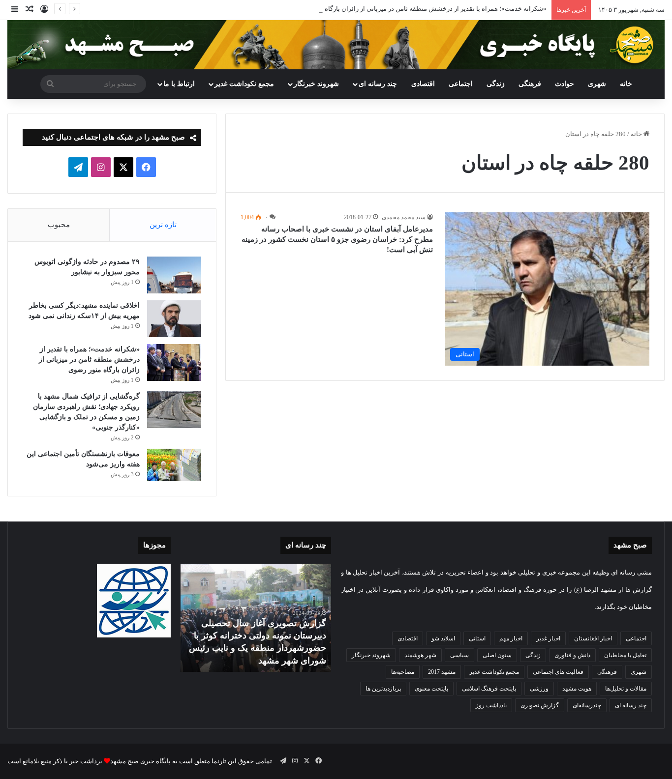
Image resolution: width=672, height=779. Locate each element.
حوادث (564, 83)
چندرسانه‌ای (587, 705)
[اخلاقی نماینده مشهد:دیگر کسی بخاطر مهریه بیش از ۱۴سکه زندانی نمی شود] (174, 318)
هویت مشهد (576, 688)
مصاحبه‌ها (402, 671)
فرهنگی (530, 83)
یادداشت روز (491, 705)
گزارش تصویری (539, 705)
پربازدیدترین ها (383, 688)
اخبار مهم (510, 638)
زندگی (496, 83)
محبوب (59, 225)
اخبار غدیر (548, 638)
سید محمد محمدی (404, 217)
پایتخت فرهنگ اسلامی (489, 688)
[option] (256, 618)
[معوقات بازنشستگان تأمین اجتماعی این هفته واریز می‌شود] (174, 465)
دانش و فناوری (572, 655)
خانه (626, 83)
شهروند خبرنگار (371, 655)
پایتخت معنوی (431, 688)
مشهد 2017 (442, 671)
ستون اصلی (497, 655)
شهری (597, 83)
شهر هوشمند (420, 655)
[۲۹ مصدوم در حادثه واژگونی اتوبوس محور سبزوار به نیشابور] (174, 275)
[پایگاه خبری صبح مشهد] (336, 44)
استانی (477, 638)
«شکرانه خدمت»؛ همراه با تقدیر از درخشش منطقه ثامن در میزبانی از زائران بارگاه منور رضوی (420, 8)
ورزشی (539, 688)
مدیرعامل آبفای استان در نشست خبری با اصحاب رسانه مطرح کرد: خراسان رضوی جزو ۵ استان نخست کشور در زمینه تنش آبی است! (337, 239)
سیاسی (459, 655)
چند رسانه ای (378, 83)
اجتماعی (461, 83)
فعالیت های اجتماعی (558, 671)
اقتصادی (423, 83)
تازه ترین (163, 225)
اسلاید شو (443, 638)
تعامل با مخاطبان (625, 655)
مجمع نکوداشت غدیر (244, 83)
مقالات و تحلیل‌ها (625, 688)
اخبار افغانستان (593, 638)
